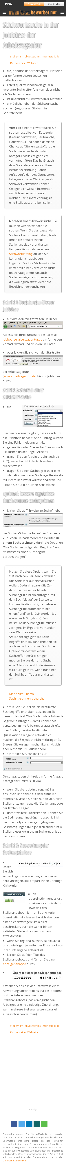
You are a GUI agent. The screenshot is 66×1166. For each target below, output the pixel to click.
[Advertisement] (33, 1074)
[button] (14, 1124)
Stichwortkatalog (21, 254)
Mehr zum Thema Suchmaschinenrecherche (26, 696)
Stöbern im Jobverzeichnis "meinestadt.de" (35, 56)
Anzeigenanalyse (14, 964)
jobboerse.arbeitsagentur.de (22, 339)
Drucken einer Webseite (24, 63)
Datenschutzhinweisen (14, 1160)
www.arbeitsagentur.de (20, 376)
